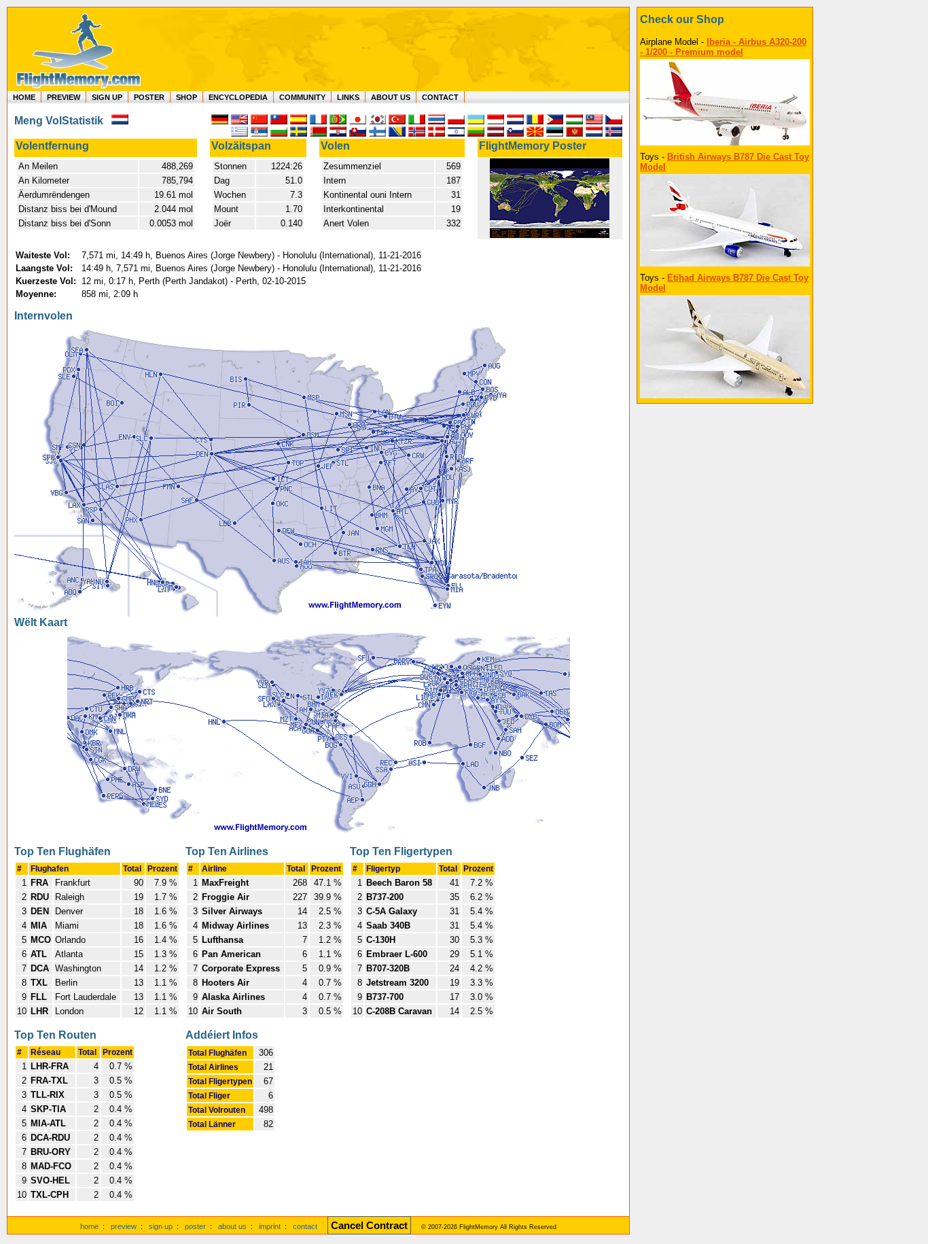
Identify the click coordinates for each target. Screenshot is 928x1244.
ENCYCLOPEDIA (238, 97)
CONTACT (440, 97)
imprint (270, 1226)
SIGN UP (107, 97)
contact (305, 1226)
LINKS (348, 97)
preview (124, 1226)
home (89, 1226)
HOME (24, 97)
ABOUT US (390, 97)
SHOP (186, 97)
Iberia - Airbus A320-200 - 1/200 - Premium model (723, 47)
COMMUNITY (302, 97)
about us (232, 1226)
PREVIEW (63, 97)
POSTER (149, 97)
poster (195, 1226)
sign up (161, 1226)
